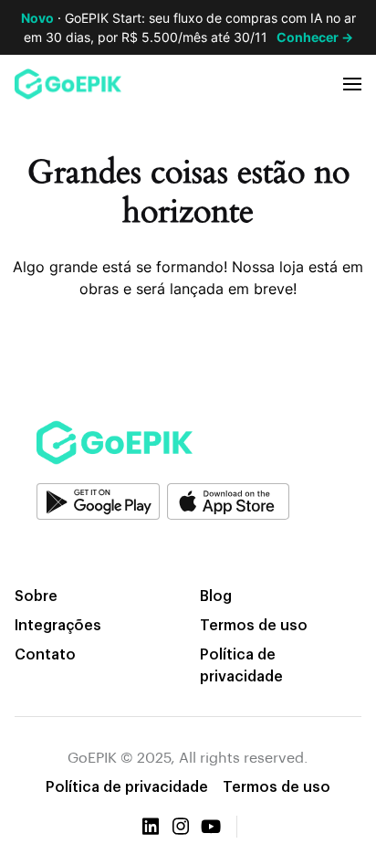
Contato (45, 653)
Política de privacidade (241, 664)
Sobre (36, 595)
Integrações (58, 624)
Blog (216, 595)
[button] (352, 84)
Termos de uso (254, 624)
